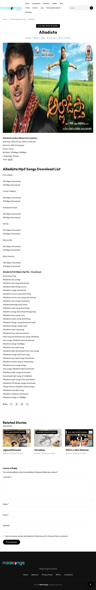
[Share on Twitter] (11, 404)
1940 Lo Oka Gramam (77, 450)
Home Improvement (53, 8)
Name (6, 504)
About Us (34, 575)
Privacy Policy (47, 575)
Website (6, 525)
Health (54, 3)
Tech (61, 3)
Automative (36, 3)
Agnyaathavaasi (12, 450)
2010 (10, 159)
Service (35, 8)
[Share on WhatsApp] (27, 404)
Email (6, 515)
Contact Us (68, 575)
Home (27, 3)
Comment (7, 477)
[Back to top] (90, 584)
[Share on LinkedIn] (22, 404)
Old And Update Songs (18, 19)
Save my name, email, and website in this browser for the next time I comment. (37, 536)
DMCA (58, 575)
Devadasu (40, 450)
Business (46, 3)
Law (42, 8)
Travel (27, 8)
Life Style (28, 12)
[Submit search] (91, 8)
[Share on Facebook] (16, 404)
